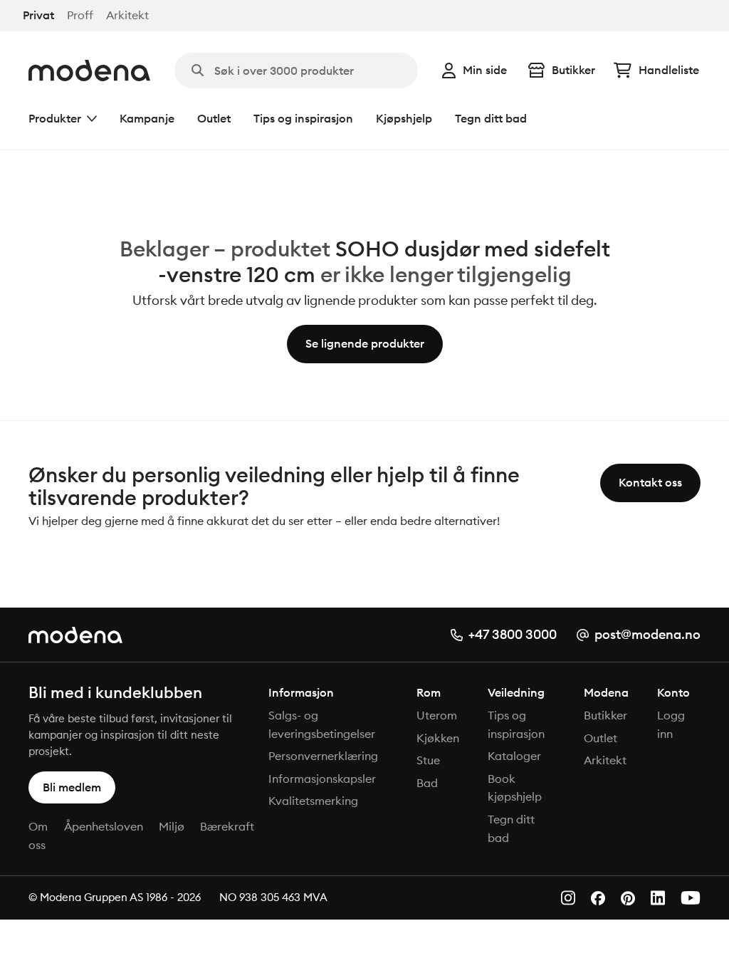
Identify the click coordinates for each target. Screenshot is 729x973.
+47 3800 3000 (512, 634)
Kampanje (147, 118)
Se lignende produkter (364, 343)
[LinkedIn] (658, 898)
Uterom (436, 715)
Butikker (573, 70)
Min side (485, 70)
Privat (38, 15)
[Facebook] (598, 898)
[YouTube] (691, 898)
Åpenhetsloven (103, 826)
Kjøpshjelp (404, 118)
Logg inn (671, 724)
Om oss (38, 835)
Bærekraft (227, 826)
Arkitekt (127, 15)
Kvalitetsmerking (313, 801)
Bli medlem (72, 787)
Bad (427, 783)
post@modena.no (647, 634)
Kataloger (514, 756)
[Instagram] (568, 898)
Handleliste (669, 70)
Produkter (54, 118)
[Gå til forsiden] (89, 70)
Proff (80, 15)
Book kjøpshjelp (515, 787)
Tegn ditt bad (491, 118)
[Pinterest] (628, 898)
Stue (428, 760)
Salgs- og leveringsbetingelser (321, 724)
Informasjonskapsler (322, 778)
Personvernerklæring (323, 756)
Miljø (171, 826)
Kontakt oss (650, 482)
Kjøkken (437, 738)
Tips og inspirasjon (303, 118)
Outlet (214, 118)
